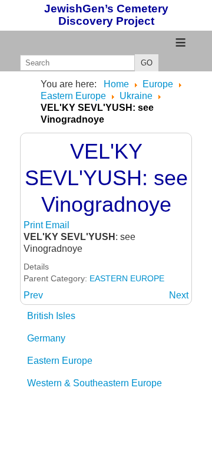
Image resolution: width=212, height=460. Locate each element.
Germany (46, 338)
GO (147, 62)
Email (57, 225)
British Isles (51, 316)
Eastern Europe (59, 361)
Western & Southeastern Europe (94, 383)
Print (34, 225)
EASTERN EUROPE (127, 278)
